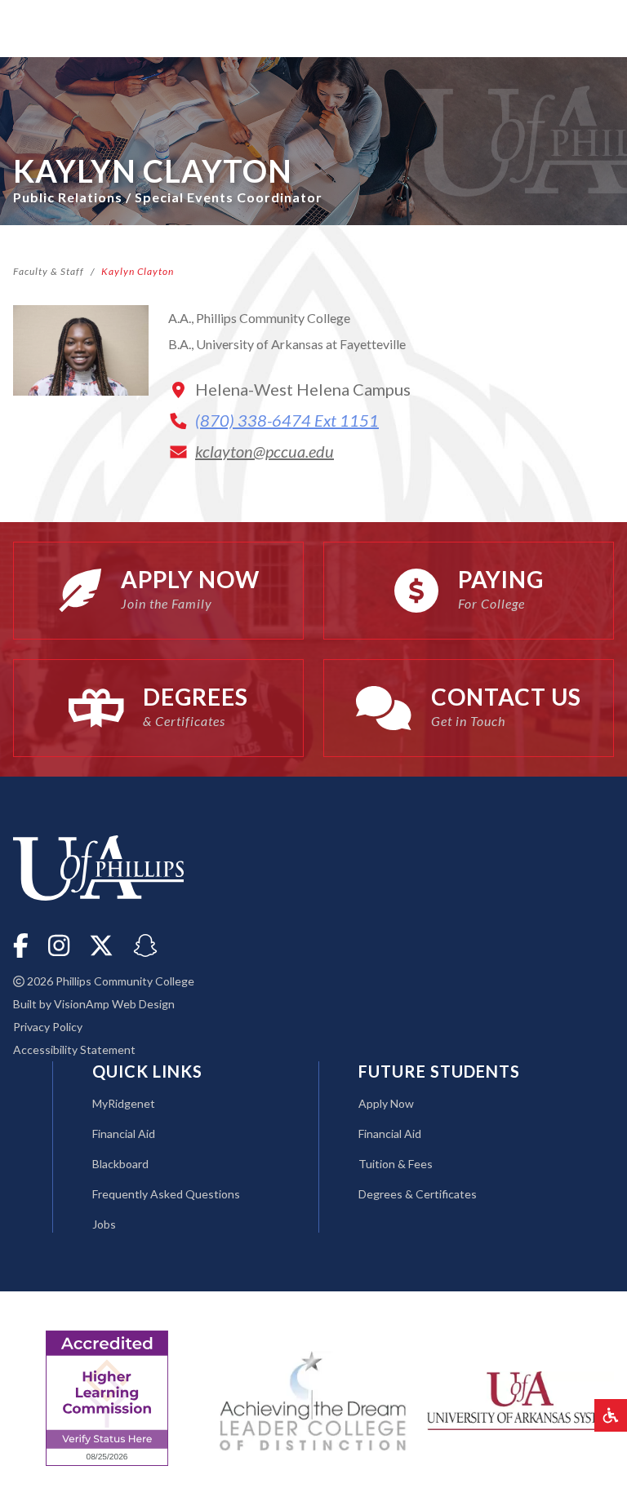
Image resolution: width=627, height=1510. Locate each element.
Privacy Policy (47, 1027)
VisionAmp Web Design (114, 1004)
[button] (610, 1415)
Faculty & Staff (48, 271)
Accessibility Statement (74, 1049)
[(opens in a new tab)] (520, 1398)
